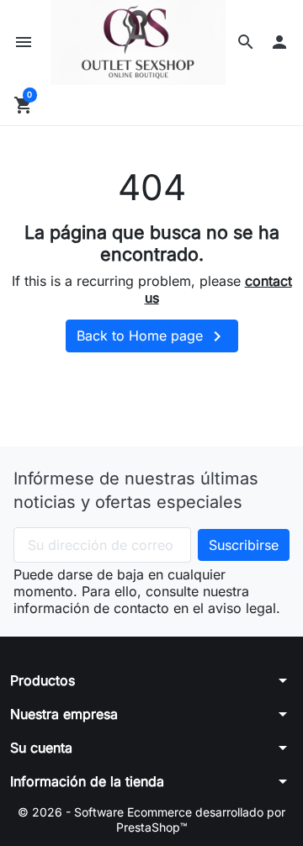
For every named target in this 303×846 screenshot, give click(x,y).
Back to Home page (152, 336)
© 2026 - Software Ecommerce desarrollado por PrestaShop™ (151, 819)
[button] (245, 42)
